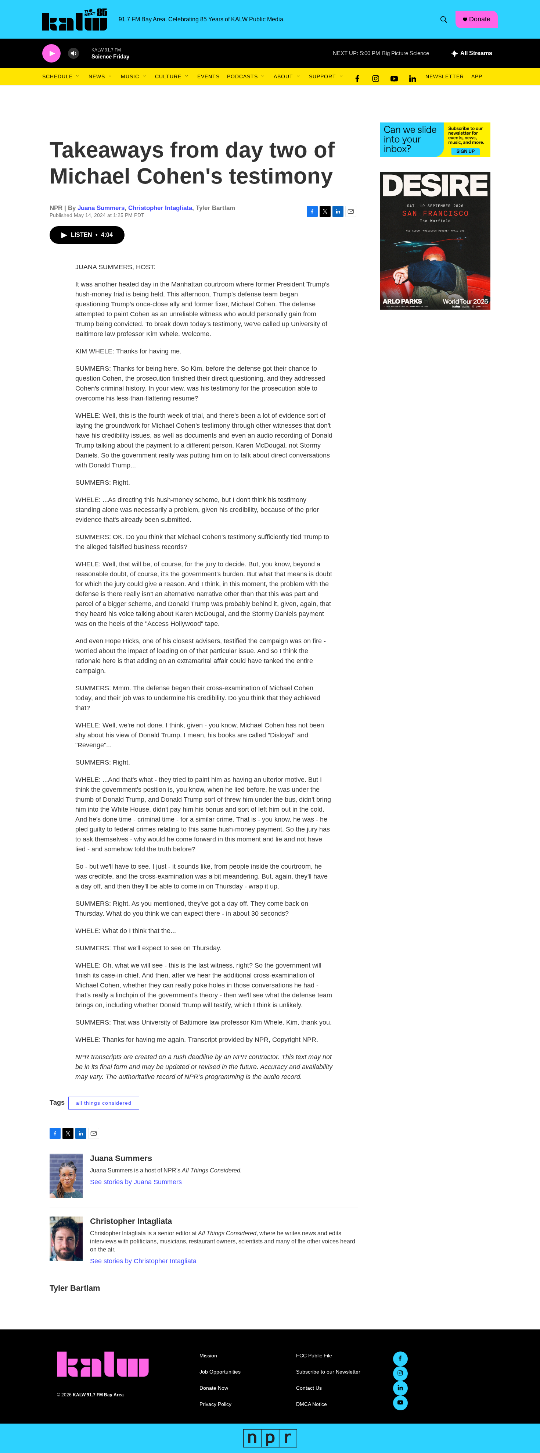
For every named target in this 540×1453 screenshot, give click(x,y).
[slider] (85, 53)
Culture (168, 76)
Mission (208, 1355)
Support (322, 76)
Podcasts (242, 76)
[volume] (73, 53)
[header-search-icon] (444, 19)
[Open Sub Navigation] (78, 76)
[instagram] (375, 76)
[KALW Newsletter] (435, 139)
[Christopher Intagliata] (66, 1239)
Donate (479, 19)
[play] (51, 53)
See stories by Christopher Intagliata (143, 1261)
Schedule (57, 76)
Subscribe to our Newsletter (328, 1372)
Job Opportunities (220, 1372)
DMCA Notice (311, 1404)
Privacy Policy (215, 1404)
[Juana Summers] (66, 1176)
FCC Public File (314, 1355)
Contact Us (309, 1388)
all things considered (104, 1103)
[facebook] (357, 76)
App (476, 76)
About (283, 76)
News (97, 76)
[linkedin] (412, 76)
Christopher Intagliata (160, 207)
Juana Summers (101, 207)
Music (130, 76)
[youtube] (394, 76)
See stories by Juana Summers (136, 1182)
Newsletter (444, 76)
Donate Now (213, 1388)
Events (208, 76)
